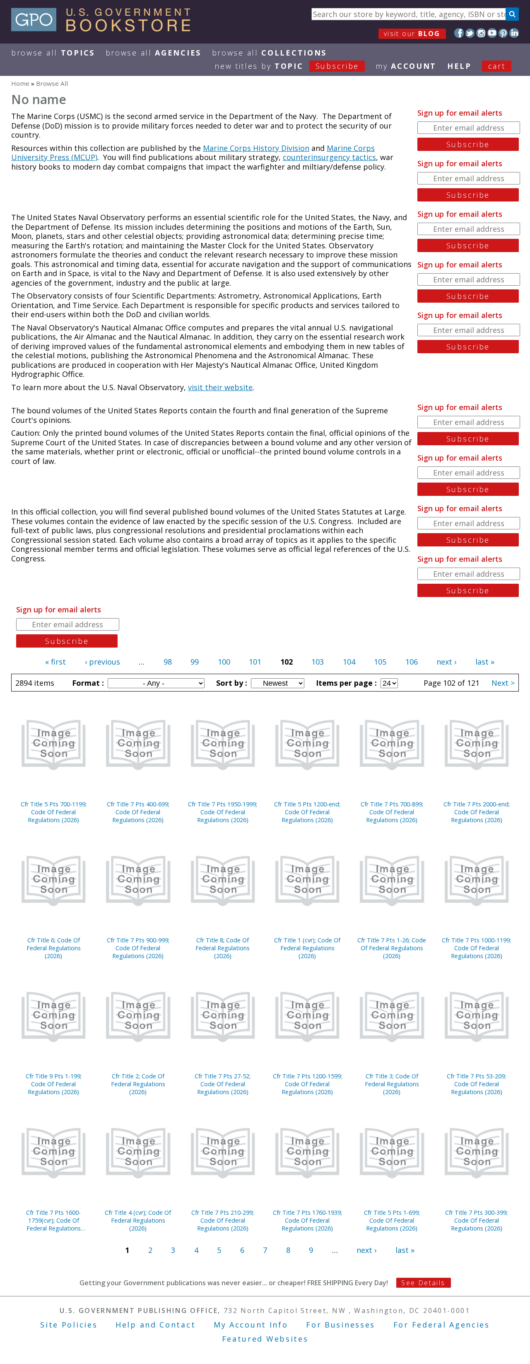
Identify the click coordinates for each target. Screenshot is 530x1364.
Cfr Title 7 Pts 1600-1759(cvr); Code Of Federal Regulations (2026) (53, 1220)
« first (55, 662)
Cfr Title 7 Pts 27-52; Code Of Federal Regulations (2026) (223, 1084)
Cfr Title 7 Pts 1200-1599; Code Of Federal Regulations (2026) (307, 1084)
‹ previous (102, 662)
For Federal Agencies (441, 1325)
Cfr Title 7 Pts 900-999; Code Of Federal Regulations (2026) (138, 948)
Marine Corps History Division (256, 148)
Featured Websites (265, 1339)
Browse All (53, 53)
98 (168, 662)
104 (349, 662)
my (406, 66)
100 (224, 662)
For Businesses (340, 1325)
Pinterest (503, 33)
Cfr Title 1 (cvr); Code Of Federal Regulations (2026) (307, 948)
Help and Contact (155, 1325)
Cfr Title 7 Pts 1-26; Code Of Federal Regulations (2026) (391, 948)
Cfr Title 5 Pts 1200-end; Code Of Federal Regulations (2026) (307, 812)
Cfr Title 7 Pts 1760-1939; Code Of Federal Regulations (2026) (307, 1220)
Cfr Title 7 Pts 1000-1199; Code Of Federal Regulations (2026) (476, 948)
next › (446, 662)
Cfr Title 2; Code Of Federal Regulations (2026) (138, 1084)
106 (411, 662)
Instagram (481, 33)
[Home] (104, 29)
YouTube (492, 33)
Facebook (459, 33)
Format (87, 683)
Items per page (345, 683)
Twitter (470, 33)
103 (317, 662)
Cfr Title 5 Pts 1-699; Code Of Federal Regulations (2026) (392, 1220)
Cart (497, 66)
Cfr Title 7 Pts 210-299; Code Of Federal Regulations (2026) (222, 1220)
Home (20, 83)
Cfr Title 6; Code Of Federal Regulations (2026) (53, 948)
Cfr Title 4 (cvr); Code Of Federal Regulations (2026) (138, 1220)
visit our (412, 33)
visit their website (220, 387)
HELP (459, 66)
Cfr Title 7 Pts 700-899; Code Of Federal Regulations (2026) (392, 812)
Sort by (230, 683)
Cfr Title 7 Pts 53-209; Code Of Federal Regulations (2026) (476, 1084)
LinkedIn (514, 33)
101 (255, 662)
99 (194, 662)
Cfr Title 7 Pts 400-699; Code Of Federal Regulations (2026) (138, 812)
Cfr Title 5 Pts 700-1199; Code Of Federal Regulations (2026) (54, 812)
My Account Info (251, 1325)
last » (484, 662)
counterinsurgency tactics (329, 157)
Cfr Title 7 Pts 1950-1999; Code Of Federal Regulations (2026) (222, 812)
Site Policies (68, 1325)
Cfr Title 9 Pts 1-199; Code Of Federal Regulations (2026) (54, 1084)
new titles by (286, 66)
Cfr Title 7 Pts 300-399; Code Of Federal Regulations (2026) (476, 1220)
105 (380, 662)
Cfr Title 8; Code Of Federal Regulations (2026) (222, 948)
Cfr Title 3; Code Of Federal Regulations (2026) (392, 1084)
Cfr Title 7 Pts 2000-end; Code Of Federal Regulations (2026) (476, 812)
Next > (503, 683)
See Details (423, 1282)
